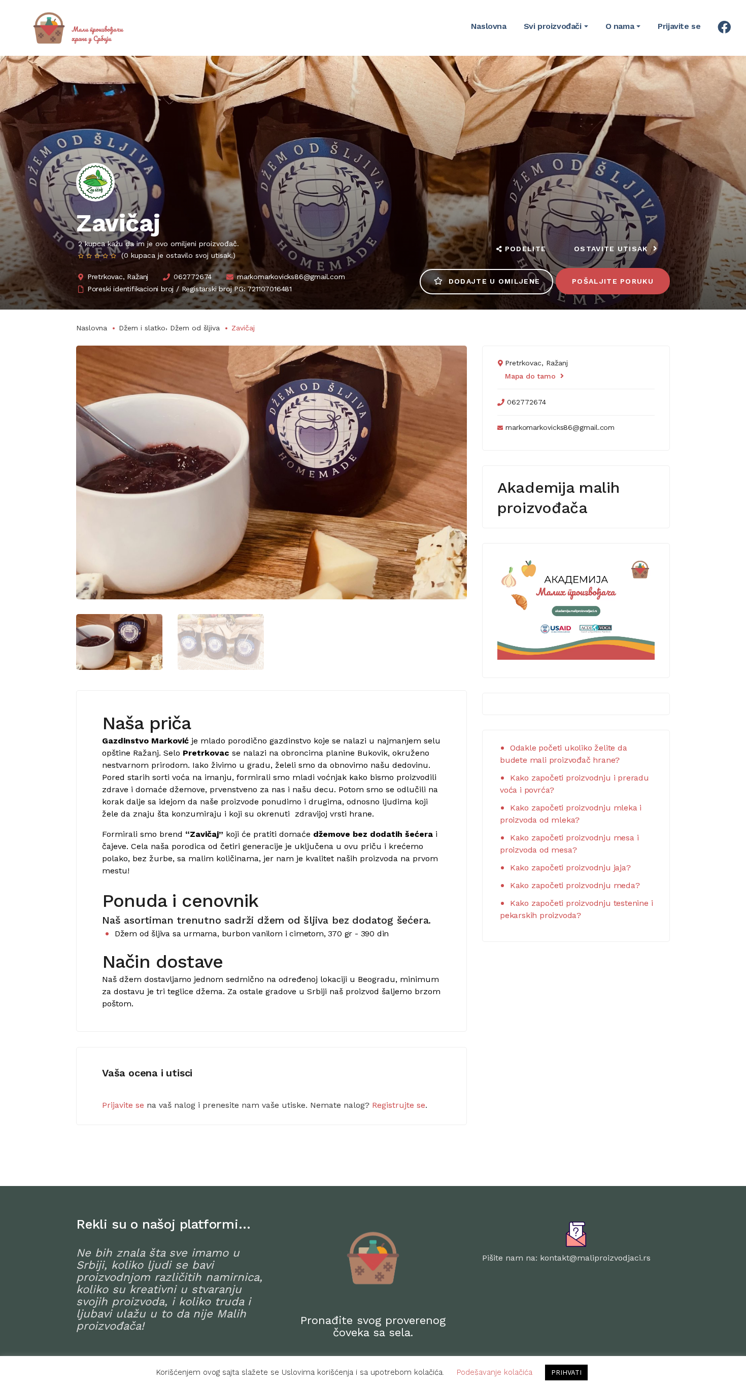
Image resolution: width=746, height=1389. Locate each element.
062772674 (193, 277)
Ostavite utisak (611, 249)
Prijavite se (123, 1105)
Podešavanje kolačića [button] (494, 1372)
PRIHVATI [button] (566, 1372)
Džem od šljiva (195, 328)
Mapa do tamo (530, 376)
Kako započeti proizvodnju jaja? (570, 867)
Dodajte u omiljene (494, 281)
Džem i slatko (142, 328)
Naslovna (91, 328)
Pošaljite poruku (613, 281)
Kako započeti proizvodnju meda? (575, 885)
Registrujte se (398, 1105)
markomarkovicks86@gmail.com (291, 277)
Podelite (525, 249)
